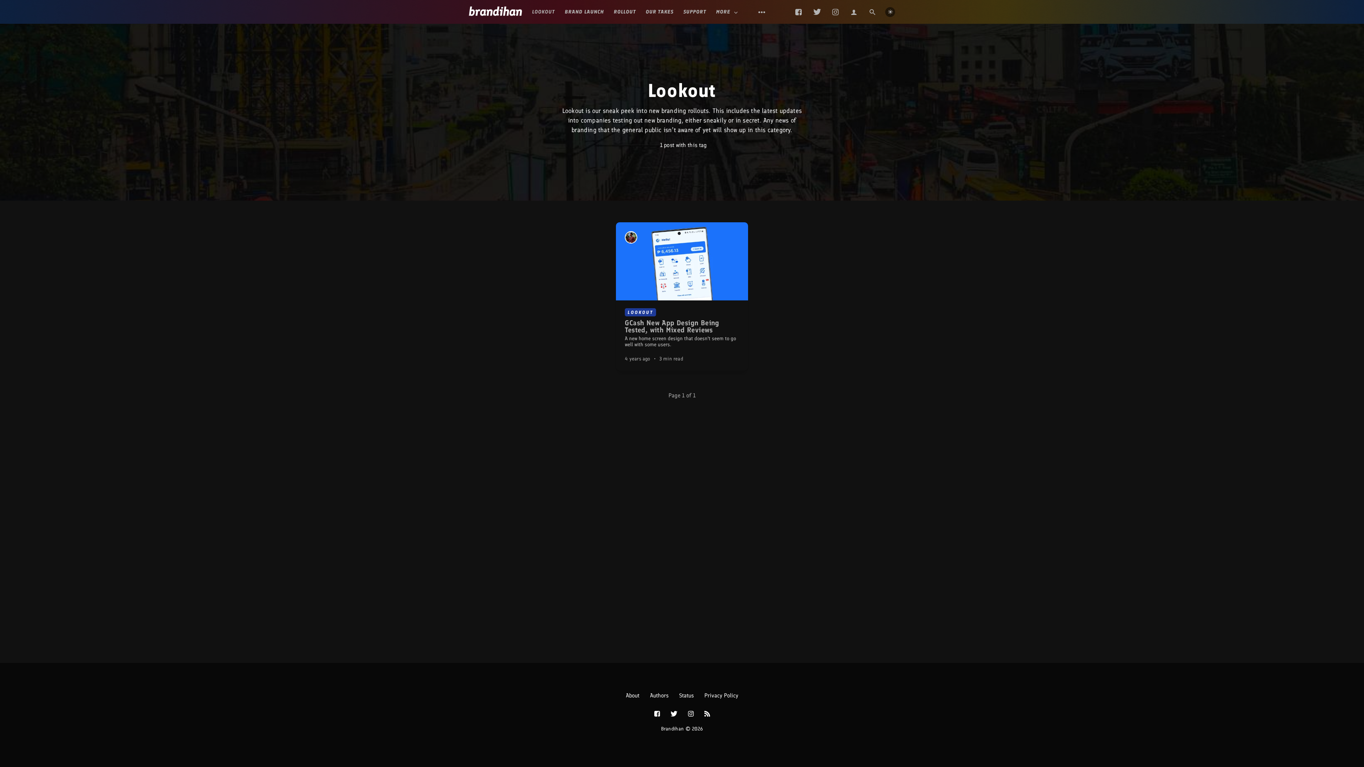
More (723, 12)
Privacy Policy (721, 695)
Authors (659, 695)
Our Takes (659, 12)
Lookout (543, 12)
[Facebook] (798, 12)
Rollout (625, 12)
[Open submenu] (762, 12)
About (632, 695)
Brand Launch (584, 12)
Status (686, 695)
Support (694, 12)
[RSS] (707, 714)
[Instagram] (835, 12)
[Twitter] (817, 12)
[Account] (854, 12)
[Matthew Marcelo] (631, 237)
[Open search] (872, 12)
